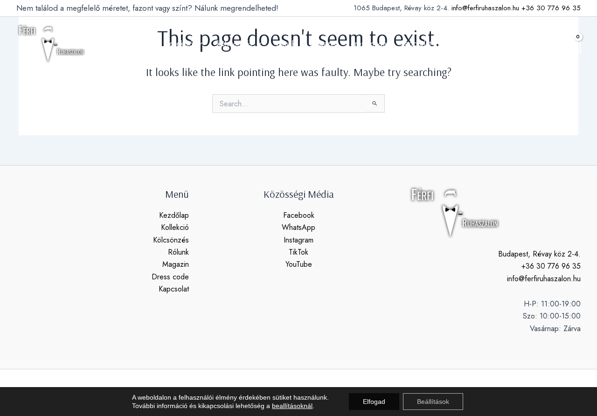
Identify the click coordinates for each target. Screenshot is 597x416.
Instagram (298, 240)
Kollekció (175, 227)
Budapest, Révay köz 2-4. (539, 254)
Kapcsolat (174, 289)
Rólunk (178, 252)
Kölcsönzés (171, 240)
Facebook (298, 215)
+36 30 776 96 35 (551, 8)
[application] (197, 43)
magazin (323, 43)
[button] (547, 43)
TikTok (298, 252)
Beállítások (433, 401)
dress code (369, 43)
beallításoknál (292, 405)
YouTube (298, 264)
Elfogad (374, 401)
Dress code (170, 276)
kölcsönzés (234, 43)
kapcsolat (416, 43)
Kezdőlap (174, 215)
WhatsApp (298, 227)
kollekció (179, 43)
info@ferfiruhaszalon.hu (485, 8)
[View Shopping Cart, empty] (571, 43)
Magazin (175, 264)
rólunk (286, 43)
